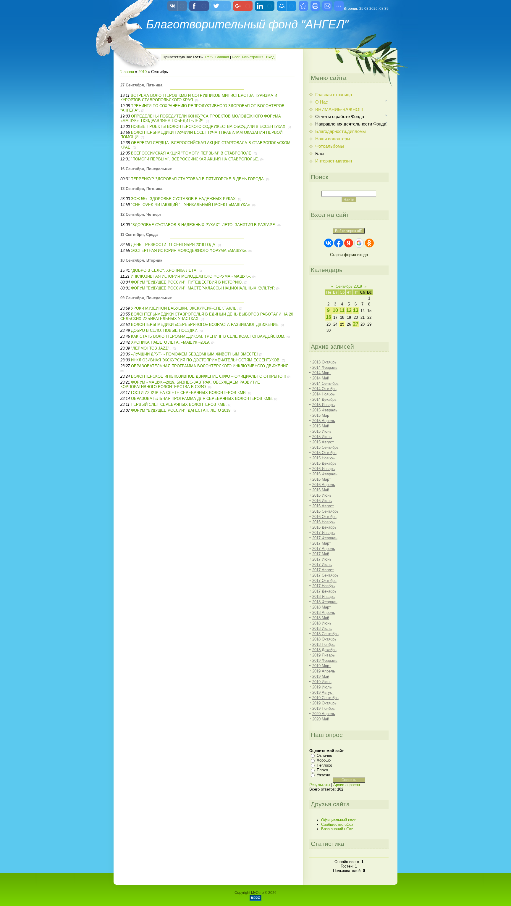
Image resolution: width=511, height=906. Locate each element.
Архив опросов (346, 785)
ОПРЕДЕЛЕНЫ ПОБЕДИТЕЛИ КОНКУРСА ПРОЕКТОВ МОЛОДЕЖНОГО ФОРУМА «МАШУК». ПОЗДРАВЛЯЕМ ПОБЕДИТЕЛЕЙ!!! (200, 118)
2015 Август (323, 442)
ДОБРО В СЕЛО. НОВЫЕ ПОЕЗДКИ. (164, 330)
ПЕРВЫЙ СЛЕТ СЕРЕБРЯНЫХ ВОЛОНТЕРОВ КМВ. (179, 404)
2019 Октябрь (324, 703)
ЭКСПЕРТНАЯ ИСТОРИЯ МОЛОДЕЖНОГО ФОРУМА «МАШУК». (189, 250)
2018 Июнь (321, 623)
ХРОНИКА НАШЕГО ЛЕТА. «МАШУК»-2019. (170, 342)
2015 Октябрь (324, 452)
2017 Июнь (321, 559)
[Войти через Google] (359, 243)
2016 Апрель (323, 484)
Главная (222, 57)
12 (349, 310)
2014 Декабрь (324, 399)
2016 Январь (323, 468)
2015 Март (321, 415)
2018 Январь (323, 596)
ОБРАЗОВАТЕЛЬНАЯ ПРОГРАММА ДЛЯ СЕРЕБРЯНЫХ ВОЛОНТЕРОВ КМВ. (202, 398)
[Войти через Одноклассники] (369, 243)
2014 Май (320, 378)
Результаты (319, 785)
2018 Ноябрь (323, 644)
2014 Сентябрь (325, 383)
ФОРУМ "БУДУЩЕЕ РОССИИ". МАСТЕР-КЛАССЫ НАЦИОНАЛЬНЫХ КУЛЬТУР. (203, 288)
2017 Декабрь (324, 591)
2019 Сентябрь (325, 698)
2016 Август (323, 506)
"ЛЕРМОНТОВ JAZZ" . (151, 348)
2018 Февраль (324, 602)
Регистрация (252, 57)
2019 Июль (322, 687)
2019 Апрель (323, 671)
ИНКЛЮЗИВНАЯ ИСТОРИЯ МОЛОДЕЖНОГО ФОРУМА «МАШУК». (191, 276)
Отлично (324, 755)
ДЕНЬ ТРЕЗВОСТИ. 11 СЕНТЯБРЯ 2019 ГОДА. (173, 244)
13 (355, 310)
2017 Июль (322, 564)
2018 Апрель (323, 612)
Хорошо (324, 760)
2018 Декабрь (324, 650)
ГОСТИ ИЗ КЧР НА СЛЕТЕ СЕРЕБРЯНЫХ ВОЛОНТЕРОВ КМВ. (189, 392)
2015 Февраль (324, 410)
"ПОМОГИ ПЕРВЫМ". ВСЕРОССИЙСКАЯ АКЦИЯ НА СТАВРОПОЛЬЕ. (195, 159)
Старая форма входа (349, 254)
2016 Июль (322, 500)
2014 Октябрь (324, 389)
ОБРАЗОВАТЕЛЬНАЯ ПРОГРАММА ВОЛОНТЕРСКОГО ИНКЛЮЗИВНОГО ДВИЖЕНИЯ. (210, 366)
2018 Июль (322, 628)
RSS (209, 57)
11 (342, 310)
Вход (270, 57)
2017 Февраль (324, 538)
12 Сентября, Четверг (140, 214)
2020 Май (320, 719)
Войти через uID (349, 231)
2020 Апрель (323, 714)
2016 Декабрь (324, 527)
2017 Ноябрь (323, 586)
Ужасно (323, 775)
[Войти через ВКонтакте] (328, 243)
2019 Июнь (321, 682)
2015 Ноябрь (323, 458)
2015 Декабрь (324, 463)
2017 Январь (323, 532)
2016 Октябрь (324, 516)
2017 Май (320, 554)
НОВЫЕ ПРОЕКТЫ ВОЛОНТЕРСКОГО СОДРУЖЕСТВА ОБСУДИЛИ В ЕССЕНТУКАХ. (209, 126)
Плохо (322, 770)
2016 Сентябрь (325, 511)
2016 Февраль (324, 474)
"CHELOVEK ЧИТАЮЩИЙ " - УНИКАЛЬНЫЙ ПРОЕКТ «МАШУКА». (191, 204)
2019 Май (320, 676)
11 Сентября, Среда (139, 234)
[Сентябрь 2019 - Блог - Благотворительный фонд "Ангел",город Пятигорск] (303, 6)
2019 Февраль (324, 660)
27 (355, 323)
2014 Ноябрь (323, 394)
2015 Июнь (321, 431)
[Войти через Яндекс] (348, 243)
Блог (236, 57)
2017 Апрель (323, 548)
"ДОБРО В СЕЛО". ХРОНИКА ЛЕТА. (164, 270)
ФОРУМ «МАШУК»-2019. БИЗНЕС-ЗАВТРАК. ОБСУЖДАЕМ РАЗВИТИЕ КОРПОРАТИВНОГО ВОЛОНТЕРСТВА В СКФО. (190, 384)
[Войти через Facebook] (338, 243)
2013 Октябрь (324, 362)
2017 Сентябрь (325, 575)
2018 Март (321, 607)
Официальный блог (338, 820)
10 (335, 310)
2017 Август (323, 570)
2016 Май (320, 490)
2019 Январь (323, 655)
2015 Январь (323, 405)
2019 (142, 72)
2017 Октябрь (324, 580)
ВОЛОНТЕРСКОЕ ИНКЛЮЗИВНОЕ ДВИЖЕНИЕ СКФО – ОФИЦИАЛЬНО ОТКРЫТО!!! (208, 376)
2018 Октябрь (324, 639)
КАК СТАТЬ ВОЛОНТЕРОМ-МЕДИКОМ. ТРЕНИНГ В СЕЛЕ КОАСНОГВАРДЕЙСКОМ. (208, 336)
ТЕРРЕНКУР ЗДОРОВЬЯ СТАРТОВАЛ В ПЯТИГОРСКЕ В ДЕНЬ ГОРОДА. (198, 179)
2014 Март (321, 373)
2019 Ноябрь (323, 708)
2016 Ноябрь (323, 522)
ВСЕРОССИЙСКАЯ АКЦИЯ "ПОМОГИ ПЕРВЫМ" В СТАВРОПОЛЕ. (192, 153)
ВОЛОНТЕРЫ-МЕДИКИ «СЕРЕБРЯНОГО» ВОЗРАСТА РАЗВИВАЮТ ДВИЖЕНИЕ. (205, 324)
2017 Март (321, 543)
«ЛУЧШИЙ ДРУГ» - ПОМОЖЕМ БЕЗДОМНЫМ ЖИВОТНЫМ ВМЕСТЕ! (194, 354)
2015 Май (320, 426)
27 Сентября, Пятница (141, 85)
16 (328, 317)
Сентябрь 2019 (349, 286)
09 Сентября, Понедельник (146, 298)
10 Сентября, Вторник (141, 260)
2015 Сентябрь (325, 447)
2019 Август (323, 692)
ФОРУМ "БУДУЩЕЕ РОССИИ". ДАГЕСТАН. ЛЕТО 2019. (181, 410)
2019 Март (321, 666)
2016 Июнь (321, 495)
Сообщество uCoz (337, 824)
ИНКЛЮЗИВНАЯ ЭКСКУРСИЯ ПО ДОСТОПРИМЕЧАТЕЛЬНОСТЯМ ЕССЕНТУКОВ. (206, 360)
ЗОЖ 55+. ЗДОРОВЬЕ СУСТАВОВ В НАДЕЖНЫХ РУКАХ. (184, 199)
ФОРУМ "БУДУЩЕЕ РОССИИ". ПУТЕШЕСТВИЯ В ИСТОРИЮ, (187, 282)
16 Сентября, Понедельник (146, 169)
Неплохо (324, 765)
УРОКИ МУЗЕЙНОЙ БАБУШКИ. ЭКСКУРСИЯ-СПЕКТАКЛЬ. (184, 308)
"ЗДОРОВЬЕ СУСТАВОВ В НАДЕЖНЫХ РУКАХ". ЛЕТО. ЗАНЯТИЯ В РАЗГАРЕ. (203, 225)
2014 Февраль (324, 367)
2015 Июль (322, 437)
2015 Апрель (323, 421)
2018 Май (320, 618)
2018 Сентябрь (325, 634)
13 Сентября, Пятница (141, 188)
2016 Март (321, 479)
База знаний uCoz (337, 829)
